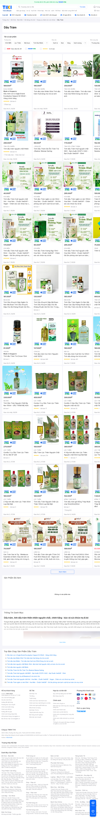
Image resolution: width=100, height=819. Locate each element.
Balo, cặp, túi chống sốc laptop (62, 758)
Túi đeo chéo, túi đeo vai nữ (34, 805)
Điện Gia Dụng (6, 812)
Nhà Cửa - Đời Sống (57, 787)
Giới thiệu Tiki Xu (34, 710)
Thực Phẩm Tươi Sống (8, 771)
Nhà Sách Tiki (80, 810)
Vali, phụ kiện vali (68, 759)
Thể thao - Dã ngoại (83, 761)
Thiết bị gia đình (16, 814)
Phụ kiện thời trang (57, 763)
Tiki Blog (31, 696)
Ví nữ (44, 805)
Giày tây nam (38, 794)
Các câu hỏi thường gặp (8, 697)
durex (40, 746)
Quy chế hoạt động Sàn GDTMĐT (62, 693)
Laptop (66, 784)
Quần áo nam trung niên (36, 777)
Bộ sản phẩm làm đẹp (11, 808)
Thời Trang (90, 758)
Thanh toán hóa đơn (81, 792)
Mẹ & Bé (86, 764)
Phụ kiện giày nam (34, 798)
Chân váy (38, 761)
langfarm (9, 747)
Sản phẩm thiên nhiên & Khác (11, 803)
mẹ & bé (33, 10)
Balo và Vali (55, 756)
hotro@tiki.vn (16, 716)
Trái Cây (3, 773)
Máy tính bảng (9, 792)
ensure (36, 746)
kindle (79, 746)
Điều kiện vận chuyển (35, 717)
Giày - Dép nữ (31, 782)
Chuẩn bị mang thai (10, 767)
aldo (64, 746)
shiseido (3, 747)
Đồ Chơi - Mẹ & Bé (7, 756)
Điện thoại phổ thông (10, 791)
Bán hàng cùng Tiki (58, 696)
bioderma (46, 746)
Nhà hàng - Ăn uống (84, 795)
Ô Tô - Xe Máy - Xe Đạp (83, 802)
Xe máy (80, 805)
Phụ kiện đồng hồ (59, 773)
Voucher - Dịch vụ (81, 790)
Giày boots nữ (33, 787)
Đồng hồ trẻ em (69, 773)
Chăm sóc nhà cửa (12, 784)
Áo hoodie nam (33, 773)
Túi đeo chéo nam (36, 812)
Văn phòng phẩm (89, 812)
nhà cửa (47, 10)
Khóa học (90, 792)
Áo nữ (27, 758)
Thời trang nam (31, 767)
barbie (27, 746)
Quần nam (37, 769)
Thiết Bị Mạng (60, 782)
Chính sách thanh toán (59, 709)
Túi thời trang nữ (31, 803)
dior (8, 746)
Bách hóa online (83, 766)
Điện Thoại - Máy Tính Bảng (11, 787)
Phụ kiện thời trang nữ (57, 765)
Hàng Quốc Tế (80, 756)
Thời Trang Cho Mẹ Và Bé (8, 758)
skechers (59, 746)
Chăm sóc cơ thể (10, 801)
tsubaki (27, 747)
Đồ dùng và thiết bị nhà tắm (62, 794)
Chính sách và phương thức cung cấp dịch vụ (63, 715)
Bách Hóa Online (56, 802)
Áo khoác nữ (39, 759)
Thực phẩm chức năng (11, 799)
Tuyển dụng (32, 698)
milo (54, 746)
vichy (19, 747)
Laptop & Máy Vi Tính (88, 767)
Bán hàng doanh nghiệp (36, 714)
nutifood (73, 746)
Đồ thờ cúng (57, 797)
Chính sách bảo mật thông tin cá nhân (39, 703)
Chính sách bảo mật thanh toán (38, 700)
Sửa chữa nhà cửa (59, 791)
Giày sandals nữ (35, 786)
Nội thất (59, 792)
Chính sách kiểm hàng (7, 707)
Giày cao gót (29, 784)
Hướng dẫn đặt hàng (7, 702)
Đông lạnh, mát (13, 776)
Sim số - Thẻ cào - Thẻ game (89, 798)
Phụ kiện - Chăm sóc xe (82, 804)
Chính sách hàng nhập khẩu (9, 714)
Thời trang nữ (30, 756)
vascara (3, 746)
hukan (15, 747)
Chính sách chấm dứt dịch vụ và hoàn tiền (63, 719)
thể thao (58, 10)
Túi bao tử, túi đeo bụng (41, 813)
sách (52, 10)
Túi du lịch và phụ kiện (60, 758)
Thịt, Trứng (10, 773)
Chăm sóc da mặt (6, 798)
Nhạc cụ (64, 797)
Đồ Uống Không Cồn (61, 810)
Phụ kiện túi (44, 806)
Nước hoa (8, 807)
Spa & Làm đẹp (87, 794)
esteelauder (13, 746)
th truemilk (21, 746)
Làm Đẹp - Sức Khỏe (8, 796)
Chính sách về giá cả (59, 703)
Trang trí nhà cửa (55, 789)
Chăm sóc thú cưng (56, 804)
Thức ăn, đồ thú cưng (10, 782)
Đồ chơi (19, 758)
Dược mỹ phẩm (17, 809)
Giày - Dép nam (31, 792)
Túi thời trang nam (32, 810)
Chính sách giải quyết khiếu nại (38, 705)
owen (31, 746)
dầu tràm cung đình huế (69, 10)
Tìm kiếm (82, 7)
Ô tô (85, 805)
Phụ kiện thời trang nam (61, 765)
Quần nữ (38, 758)
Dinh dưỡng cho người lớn (12, 764)
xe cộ (28, 10)
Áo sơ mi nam (37, 771)
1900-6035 (9, 693)
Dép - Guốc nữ (38, 784)
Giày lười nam (30, 794)
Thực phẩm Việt (16, 774)
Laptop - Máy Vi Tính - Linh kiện (62, 777)
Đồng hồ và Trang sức (58, 770)
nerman (84, 746)
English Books (85, 814)
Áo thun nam (29, 769)
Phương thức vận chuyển (8, 704)
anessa (94, 746)
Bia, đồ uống (7, 779)
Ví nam (28, 812)
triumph (68, 746)
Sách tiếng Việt (79, 812)
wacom (89, 746)
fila (23, 747)
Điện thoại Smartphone (7, 789)
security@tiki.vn (15, 718)
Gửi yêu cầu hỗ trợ (6, 700)
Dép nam (35, 796)
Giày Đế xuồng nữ (37, 789)
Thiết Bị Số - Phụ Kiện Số (83, 775)
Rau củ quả (7, 774)
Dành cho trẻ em (9, 780)
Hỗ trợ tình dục (16, 807)
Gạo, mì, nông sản (10, 777)
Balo (52, 758)
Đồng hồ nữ (60, 772)
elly (51, 746)
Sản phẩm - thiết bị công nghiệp (86, 768)
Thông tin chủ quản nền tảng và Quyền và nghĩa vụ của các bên (64, 722)
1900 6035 (9, 737)
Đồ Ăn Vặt (57, 809)
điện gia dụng (20, 10)
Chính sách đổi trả (6, 709)
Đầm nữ (32, 758)
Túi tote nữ (36, 806)
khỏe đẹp (41, 10)
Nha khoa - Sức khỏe (86, 797)
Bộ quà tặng (58, 812)
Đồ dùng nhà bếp (6, 814)
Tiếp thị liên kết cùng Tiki (36, 712)
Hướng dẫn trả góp (6, 711)
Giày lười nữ (41, 787)
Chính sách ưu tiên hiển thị (60, 712)
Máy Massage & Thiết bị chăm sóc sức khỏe (12, 801)
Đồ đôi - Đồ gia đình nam (39, 774)
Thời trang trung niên (35, 764)
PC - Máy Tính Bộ (58, 784)
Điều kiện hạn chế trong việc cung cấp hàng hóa (63, 706)
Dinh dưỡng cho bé (10, 762)
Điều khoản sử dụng (35, 707)
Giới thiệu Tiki (33, 693)
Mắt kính (66, 765)
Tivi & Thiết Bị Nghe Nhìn (85, 769)
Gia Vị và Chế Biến (59, 807)
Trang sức (53, 772)
